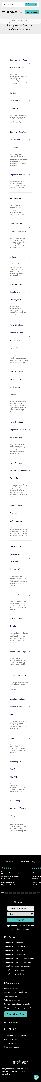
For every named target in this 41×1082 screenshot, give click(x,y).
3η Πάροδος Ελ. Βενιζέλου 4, (15, 1035)
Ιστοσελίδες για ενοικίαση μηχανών (17, 962)
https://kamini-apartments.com (11, 885)
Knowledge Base (22, 20)
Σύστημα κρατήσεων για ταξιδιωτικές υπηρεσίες (20, 22)
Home (13, 20)
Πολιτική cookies (10, 996)
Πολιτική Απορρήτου (12, 1000)
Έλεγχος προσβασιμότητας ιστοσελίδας (19, 1008)
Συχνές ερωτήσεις (11, 988)
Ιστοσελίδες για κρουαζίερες (15, 954)
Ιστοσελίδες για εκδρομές (14, 950)
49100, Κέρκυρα (10, 1039)
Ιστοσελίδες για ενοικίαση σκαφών (17, 966)
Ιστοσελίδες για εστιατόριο (14, 970)
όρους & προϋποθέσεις (20, 929)
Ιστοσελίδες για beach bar (14, 974)
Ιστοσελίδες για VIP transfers (15, 946)
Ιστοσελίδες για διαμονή (13, 943)
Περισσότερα (5, 878)
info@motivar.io (10, 1043)
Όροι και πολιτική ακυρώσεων (15, 992)
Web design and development (13, 1071)
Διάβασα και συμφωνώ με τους (22, 927)
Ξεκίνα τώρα (32, 12)
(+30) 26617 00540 (11, 1047)
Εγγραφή (20, 920)
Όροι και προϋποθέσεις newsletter (17, 1004)
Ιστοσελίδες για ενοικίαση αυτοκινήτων (19, 958)
